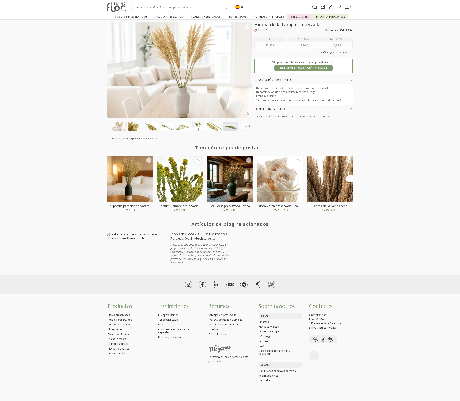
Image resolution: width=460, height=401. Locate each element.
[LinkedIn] (216, 284)
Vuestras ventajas (269, 331)
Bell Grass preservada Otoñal (230, 206)
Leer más (334, 100)
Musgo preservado (119, 324)
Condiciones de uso (270, 109)
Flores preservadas (119, 315)
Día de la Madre (117, 339)
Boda (161, 324)
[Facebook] (202, 284)
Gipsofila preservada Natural (130, 206)
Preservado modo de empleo (225, 319)
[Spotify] (244, 284)
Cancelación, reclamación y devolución (274, 352)
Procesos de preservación (223, 324)
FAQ (261, 346)
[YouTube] (230, 284)
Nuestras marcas (269, 326)
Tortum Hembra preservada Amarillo (185, 206)
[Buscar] (225, 7)
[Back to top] (314, 355)
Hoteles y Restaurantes (171, 337)
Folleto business (217, 334)
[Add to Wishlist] (247, 26)
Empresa (264, 322)
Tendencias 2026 (168, 319)
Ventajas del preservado (222, 315)
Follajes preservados (120, 319)
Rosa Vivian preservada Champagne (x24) (288, 206)
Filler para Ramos (168, 315)
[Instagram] (188, 284)
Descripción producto (272, 80)
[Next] (249, 126)
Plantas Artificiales (118, 334)
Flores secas (115, 329)
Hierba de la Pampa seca (330, 206)
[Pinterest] (257, 284)
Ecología (213, 329)
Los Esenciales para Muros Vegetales (173, 331)
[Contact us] (323, 339)
